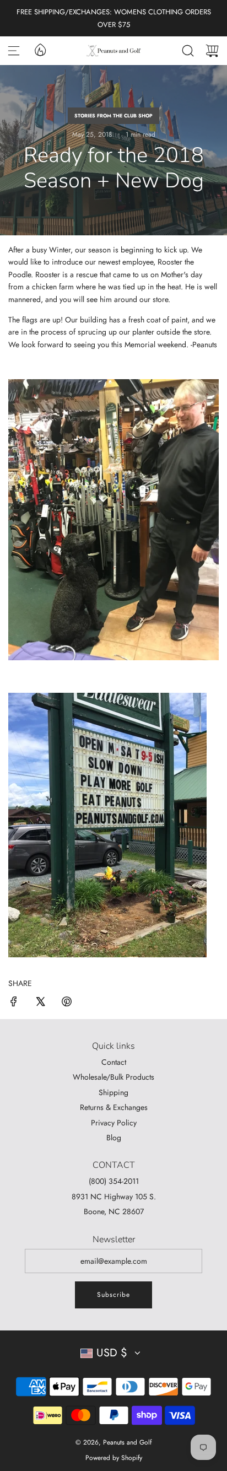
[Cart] (212, 51)
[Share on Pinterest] (67, 1003)
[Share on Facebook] (14, 1003)
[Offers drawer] (40, 49)
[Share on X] (40, 1003)
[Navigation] (14, 50)
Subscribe (113, 1295)
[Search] (188, 51)
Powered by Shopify (113, 1458)
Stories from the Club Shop (113, 115)
